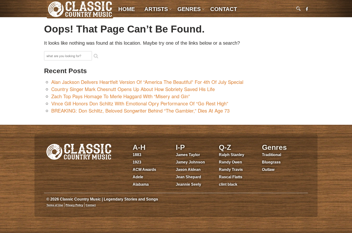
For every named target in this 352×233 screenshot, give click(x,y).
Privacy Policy (74, 205)
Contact (223, 9)
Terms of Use (54, 205)
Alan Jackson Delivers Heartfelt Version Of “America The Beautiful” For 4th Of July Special (147, 81)
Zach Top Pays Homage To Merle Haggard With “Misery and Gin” (120, 96)
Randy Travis (231, 170)
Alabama (141, 184)
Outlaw (268, 170)
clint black (228, 184)
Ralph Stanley (231, 155)
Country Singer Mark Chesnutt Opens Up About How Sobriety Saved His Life (133, 89)
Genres (189, 9)
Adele (138, 177)
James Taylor (188, 155)
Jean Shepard (188, 177)
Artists (156, 9)
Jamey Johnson (190, 162)
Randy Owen (230, 162)
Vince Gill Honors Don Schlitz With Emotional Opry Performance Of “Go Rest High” (139, 103)
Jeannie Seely (188, 184)
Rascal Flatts (230, 177)
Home (126, 9)
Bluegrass (271, 162)
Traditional (271, 155)
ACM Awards (144, 170)
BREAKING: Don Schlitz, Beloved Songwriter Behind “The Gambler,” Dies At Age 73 (140, 110)
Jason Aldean (188, 170)
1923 (137, 162)
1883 (137, 155)
